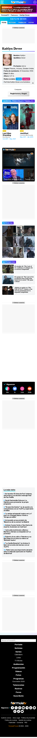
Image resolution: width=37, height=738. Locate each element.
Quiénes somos (6, 718)
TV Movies (18, 660)
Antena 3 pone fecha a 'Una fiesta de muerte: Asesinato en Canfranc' (18, 526)
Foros (18, 692)
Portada (18, 644)
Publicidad (12, 722)
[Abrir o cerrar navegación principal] (2, 2)
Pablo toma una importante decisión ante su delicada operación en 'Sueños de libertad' (18, 552)
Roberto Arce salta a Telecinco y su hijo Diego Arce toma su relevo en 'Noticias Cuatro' (17, 538)
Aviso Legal (16, 718)
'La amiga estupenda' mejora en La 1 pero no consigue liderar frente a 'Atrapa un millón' (18, 515)
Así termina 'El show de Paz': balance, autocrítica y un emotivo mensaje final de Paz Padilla (18, 495)
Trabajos (22, 23)
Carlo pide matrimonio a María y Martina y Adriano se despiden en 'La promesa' (17, 532)
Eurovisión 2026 (19, 681)
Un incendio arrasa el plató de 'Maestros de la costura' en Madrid (16, 521)
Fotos (31, 23)
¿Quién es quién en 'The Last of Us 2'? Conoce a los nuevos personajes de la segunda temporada (23, 290)
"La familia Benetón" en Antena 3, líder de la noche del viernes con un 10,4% (17, 545)
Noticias (12, 23)
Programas (18, 679)
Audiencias (18, 664)
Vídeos (18, 671)
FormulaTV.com (13, 726)
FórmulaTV (5, 15)
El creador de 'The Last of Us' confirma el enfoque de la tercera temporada (24, 267)
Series (18, 652)
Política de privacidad (28, 718)
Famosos (14, 15)
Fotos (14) (8, 223)
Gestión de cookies (25, 720)
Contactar (20, 722)
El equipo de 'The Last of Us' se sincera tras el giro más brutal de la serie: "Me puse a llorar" (24, 279)
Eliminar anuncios (19, 28)
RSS (26, 722)
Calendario (18, 654)
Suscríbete (18, 696)
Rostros (18, 689)
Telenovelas (18, 685)
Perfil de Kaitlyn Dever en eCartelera (17, 82)
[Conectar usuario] (35, 2)
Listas (18, 657)
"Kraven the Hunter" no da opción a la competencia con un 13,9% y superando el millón (18, 509)
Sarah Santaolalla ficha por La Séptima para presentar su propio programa (16, 502)
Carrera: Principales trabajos (18, 101)
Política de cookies (11, 720)
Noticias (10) (9, 262)
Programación (18, 668)
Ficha (4, 23)
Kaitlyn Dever (25, 15)
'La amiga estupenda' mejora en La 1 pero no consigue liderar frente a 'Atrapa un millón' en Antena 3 (17, 9)
